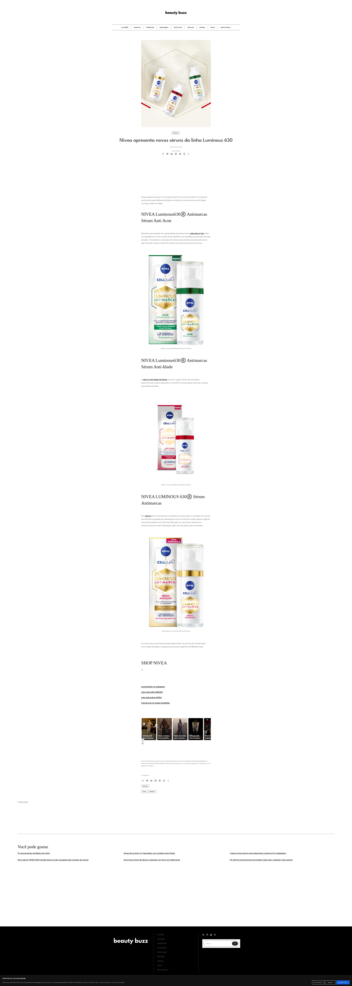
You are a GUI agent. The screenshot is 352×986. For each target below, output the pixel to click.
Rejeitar (330, 982)
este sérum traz (197, 233)
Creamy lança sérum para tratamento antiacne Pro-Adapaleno (258, 853)
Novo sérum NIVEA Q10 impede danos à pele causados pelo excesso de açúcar (53, 860)
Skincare (175, 133)
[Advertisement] (176, 180)
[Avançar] (142, 743)
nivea (144, 791)
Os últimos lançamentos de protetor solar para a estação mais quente (261, 860)
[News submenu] (162, 965)
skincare (152, 791)
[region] (176, 981)
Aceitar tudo (343, 982)
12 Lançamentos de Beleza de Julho (34, 853)
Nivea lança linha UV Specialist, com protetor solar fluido (149, 853)
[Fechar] (350, 977)
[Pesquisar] (235, 944)
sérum (148, 516)
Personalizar (318, 982)
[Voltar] (142, 740)
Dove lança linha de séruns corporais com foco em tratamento (152, 860)
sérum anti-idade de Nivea (155, 380)
